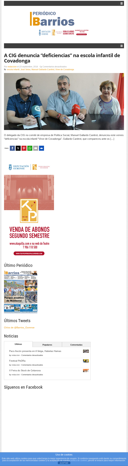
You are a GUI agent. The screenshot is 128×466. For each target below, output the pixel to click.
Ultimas (18, 344)
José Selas (25, 69)
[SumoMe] (41, 148)
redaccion (12, 66)
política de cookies (78, 460)
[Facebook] (12, 148)
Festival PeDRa (17, 360)
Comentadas (76, 345)
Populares (47, 345)
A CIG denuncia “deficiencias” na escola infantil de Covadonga (62, 58)
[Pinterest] (24, 148)
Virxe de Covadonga (64, 69)
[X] (18, 148)
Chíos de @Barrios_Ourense (19, 327)
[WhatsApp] (29, 148)
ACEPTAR (64, 463)
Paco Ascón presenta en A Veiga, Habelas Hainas (35, 351)
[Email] (35, 148)
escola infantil (13, 69)
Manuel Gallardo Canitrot (43, 69)
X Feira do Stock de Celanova (25, 370)
